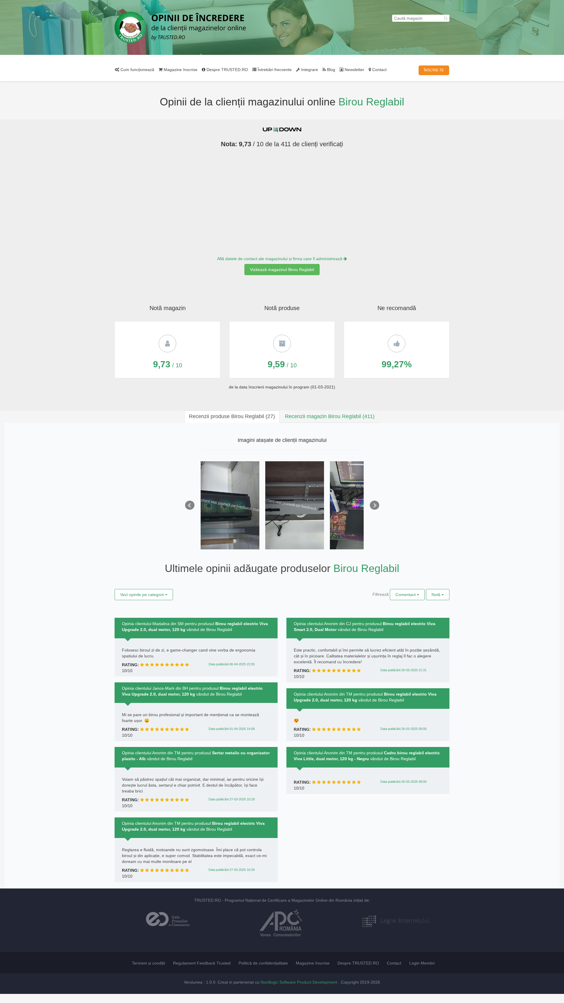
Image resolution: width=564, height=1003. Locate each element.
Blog (330, 69)
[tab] (232, 416)
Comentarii (406, 594)
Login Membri (422, 963)
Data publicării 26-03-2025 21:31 (403, 670)
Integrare (309, 69)
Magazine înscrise (179, 69)
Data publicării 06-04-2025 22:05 (232, 664)
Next (374, 505)
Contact (379, 69)
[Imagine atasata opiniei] (230, 505)
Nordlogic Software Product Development (299, 982)
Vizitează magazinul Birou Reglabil (282, 269)
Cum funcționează (136, 69)
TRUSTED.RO (207, 900)
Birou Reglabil (371, 102)
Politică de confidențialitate (263, 963)
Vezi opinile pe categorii (142, 594)
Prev (189, 505)
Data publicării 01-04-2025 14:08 (232, 729)
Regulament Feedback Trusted (202, 963)
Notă (437, 594)
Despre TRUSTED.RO (226, 69)
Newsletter (353, 69)
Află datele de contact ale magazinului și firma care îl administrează (280, 258)
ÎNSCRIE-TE (434, 70)
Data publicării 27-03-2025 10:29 (232, 799)
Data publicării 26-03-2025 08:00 (403, 729)
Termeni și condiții (148, 963)
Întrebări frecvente (274, 69)
